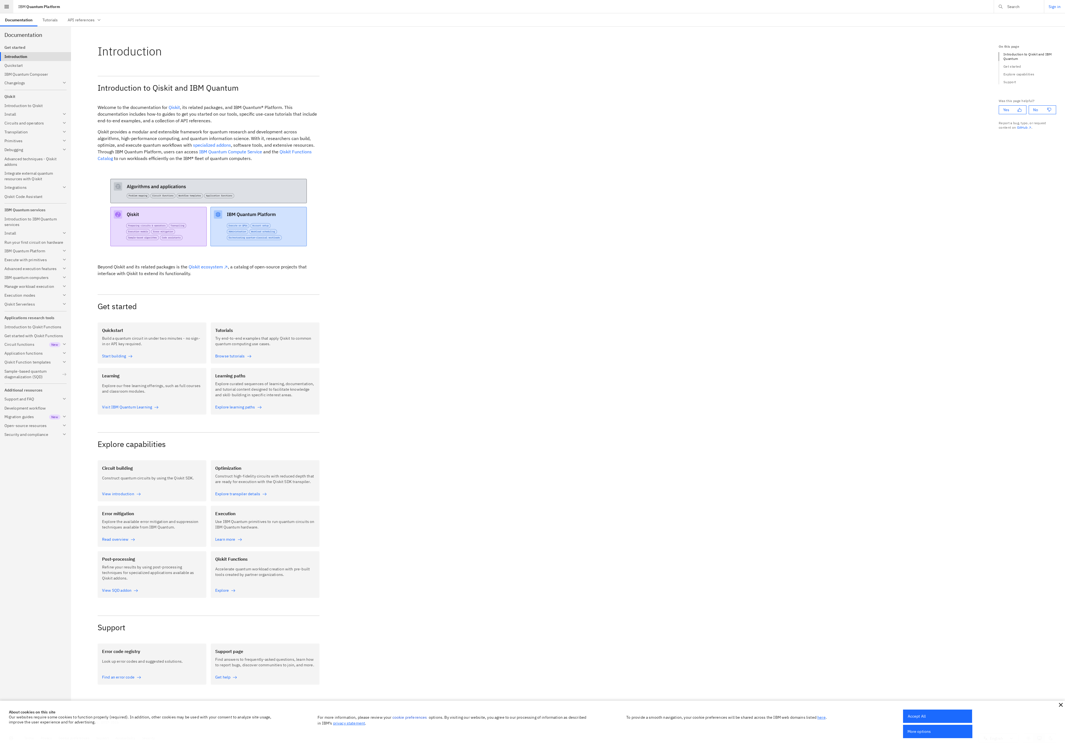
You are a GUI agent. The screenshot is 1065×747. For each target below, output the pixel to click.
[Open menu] (6, 6)
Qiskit (174, 107)
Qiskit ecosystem (206, 267)
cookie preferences (409, 717)
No (1035, 109)
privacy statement (349, 723)
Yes (1006, 109)
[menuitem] (18, 19)
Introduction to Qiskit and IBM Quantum (1027, 56)
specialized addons (212, 145)
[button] (1061, 705)
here (821, 717)
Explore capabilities (1018, 74)
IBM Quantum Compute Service (230, 151)
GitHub (1022, 127)
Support (1009, 82)
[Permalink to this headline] (166, 51)
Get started (1012, 66)
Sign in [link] (1055, 6)
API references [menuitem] (81, 19)
